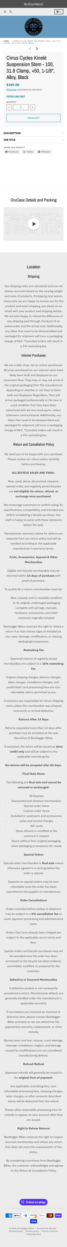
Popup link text (15, 96)
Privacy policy (32, 1231)
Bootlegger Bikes (26, 1228)
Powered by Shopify (46, 1228)
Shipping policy (33, 1234)
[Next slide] (36, 48)
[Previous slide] (30, 48)
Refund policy (16, 1231)
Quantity (11, 102)
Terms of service (50, 1231)
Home (6, 41)
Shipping (11, 89)
